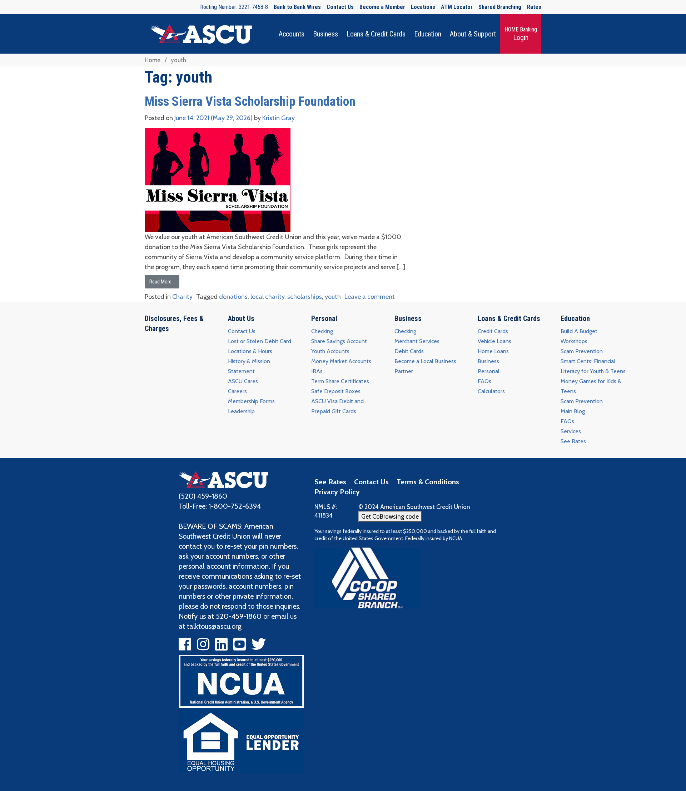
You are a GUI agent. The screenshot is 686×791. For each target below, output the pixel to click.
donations (233, 297)
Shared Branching (499, 7)
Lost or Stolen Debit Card (259, 341)
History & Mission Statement (249, 366)
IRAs (317, 371)
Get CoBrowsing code (390, 516)
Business (325, 34)
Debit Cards (409, 351)
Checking (322, 331)
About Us (241, 318)
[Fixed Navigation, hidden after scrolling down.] (198, 34)
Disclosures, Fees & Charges (174, 323)
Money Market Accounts (341, 361)
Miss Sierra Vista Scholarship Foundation (250, 101)
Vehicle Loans (494, 341)
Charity (182, 297)
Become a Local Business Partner (425, 366)
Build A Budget (579, 331)
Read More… (162, 281)
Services (571, 431)
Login (520, 33)
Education (427, 34)
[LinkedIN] (221, 647)
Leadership (241, 411)
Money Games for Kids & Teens (591, 386)
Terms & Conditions (428, 482)
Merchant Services (416, 341)
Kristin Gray (278, 118)
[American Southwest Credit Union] (223, 479)
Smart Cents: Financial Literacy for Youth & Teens (593, 366)
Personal (324, 318)
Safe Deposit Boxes (336, 391)
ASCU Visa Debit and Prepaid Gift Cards (337, 406)
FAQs (484, 381)
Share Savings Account (339, 341)
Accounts (291, 34)
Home (152, 60)
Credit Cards (493, 331)
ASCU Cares (243, 381)
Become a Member (382, 7)
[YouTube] (239, 647)
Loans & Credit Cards (376, 34)
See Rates (573, 441)
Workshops (574, 341)
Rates (534, 7)
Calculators (491, 391)
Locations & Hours (250, 351)
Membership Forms (251, 401)
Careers (237, 391)
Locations (423, 7)
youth (333, 297)
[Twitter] (259, 647)
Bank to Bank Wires (297, 7)
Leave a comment (369, 297)
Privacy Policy (337, 492)
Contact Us (340, 7)
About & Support (473, 34)
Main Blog (573, 411)
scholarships (304, 297)
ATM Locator (457, 7)
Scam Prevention (582, 351)
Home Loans (493, 351)
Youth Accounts (330, 351)
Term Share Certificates (340, 381)
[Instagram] (203, 647)
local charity (267, 297)
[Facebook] (185, 647)
